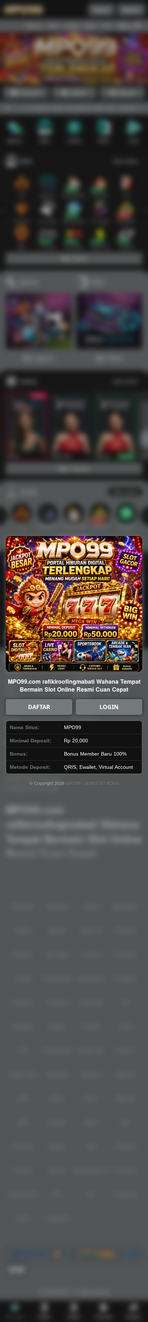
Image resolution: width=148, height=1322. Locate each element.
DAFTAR (39, 707)
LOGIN (109, 707)
